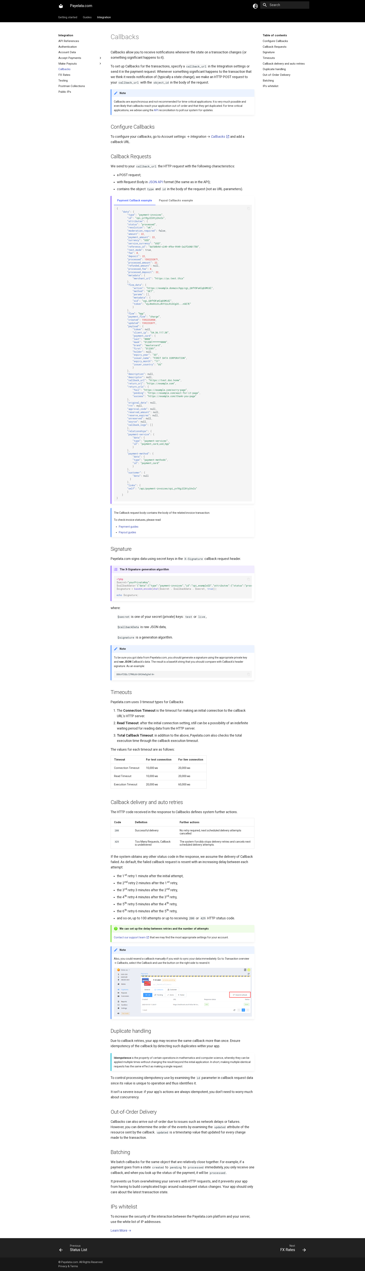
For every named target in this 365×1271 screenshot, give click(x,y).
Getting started (67, 17)
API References (68, 41)
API (156, 110)
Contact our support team (130, 937)
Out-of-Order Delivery (276, 74)
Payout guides (127, 532)
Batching (268, 80)
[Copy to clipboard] (249, 209)
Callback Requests (274, 46)
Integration (104, 17)
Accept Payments (69, 58)
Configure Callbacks (275, 41)
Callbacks (64, 69)
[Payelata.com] (61, 6)
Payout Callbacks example (176, 200)
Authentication (67, 46)
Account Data (67, 52)
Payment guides (128, 526)
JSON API (155, 182)
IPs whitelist (270, 86)
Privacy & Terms (68, 1266)
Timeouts (269, 58)
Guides (87, 17)
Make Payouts (67, 63)
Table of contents (275, 35)
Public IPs (64, 91)
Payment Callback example (134, 200)
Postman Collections (71, 86)
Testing (63, 80)
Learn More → (121, 1230)
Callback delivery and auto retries (284, 63)
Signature (269, 52)
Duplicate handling (274, 69)
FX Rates (64, 74)
